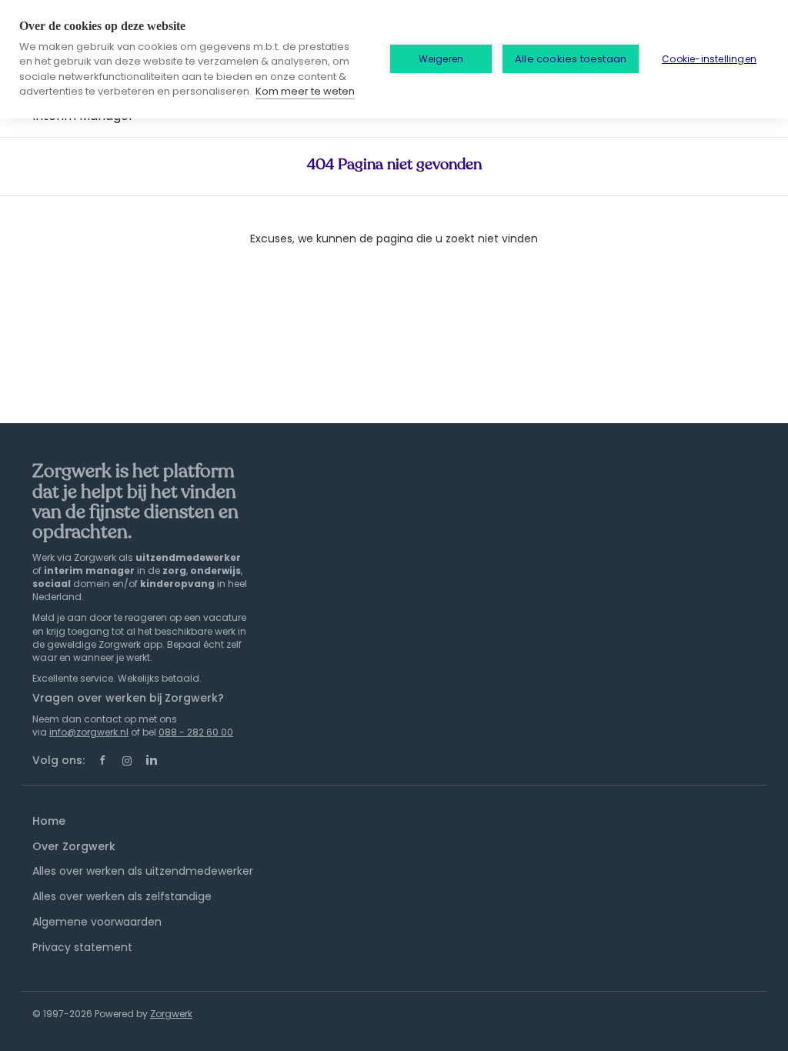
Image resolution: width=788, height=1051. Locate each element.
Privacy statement (82, 947)
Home (48, 821)
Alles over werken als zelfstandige (122, 896)
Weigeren (441, 58)
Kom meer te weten (305, 91)
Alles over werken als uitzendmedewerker (142, 871)
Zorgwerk (171, 1013)
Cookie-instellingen (709, 58)
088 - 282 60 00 (196, 732)
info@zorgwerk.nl (89, 732)
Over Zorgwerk (73, 846)
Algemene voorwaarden (97, 921)
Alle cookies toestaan (570, 59)
